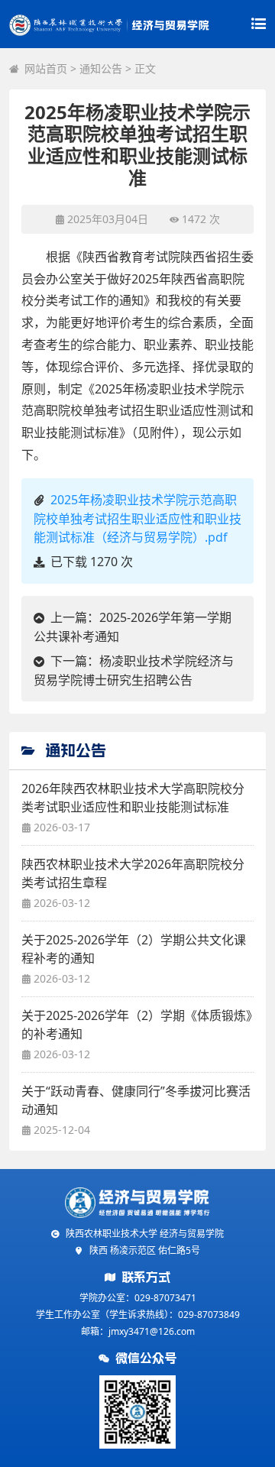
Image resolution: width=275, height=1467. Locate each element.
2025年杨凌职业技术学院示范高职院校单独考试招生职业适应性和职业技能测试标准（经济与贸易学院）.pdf (137, 518)
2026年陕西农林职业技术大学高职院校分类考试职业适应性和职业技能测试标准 (132, 797)
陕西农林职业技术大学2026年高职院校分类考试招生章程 (132, 873)
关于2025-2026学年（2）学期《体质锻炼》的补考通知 (136, 1024)
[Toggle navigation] (258, 24)
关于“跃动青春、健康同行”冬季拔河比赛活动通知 (136, 1100)
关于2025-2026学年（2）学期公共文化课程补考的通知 (133, 949)
